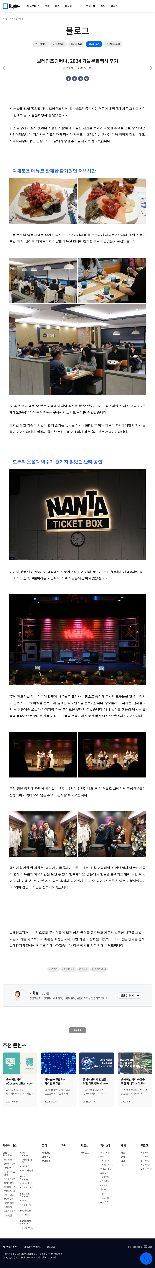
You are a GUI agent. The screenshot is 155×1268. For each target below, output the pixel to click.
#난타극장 (83, 969)
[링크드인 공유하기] (80, 78)
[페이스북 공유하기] (68, 78)
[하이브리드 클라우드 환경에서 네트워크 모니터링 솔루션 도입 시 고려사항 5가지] (4, 68)
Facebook (137, 1246)
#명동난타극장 (68, 969)
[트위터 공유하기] (74, 78)
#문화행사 (53, 969)
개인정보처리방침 (10, 1246)
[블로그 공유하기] (86, 78)
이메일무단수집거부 (33, 1246)
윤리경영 (51, 1246)
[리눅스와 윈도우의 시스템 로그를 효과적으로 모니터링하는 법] (151, 68)
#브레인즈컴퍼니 (99, 969)
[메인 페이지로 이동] (4, 18)
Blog (150, 1246)
